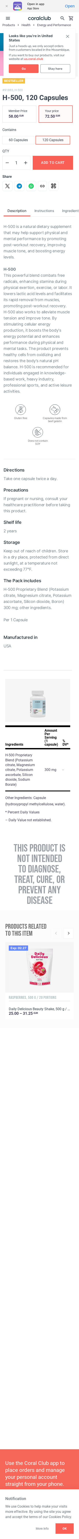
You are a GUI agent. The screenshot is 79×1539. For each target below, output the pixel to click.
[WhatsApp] (31, 186)
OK (65, 1528)
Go (24, 69)
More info (42, 1528)
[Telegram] (19, 186)
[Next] (68, 933)
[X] (7, 186)
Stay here (55, 69)
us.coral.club (33, 59)
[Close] (6, 6)
